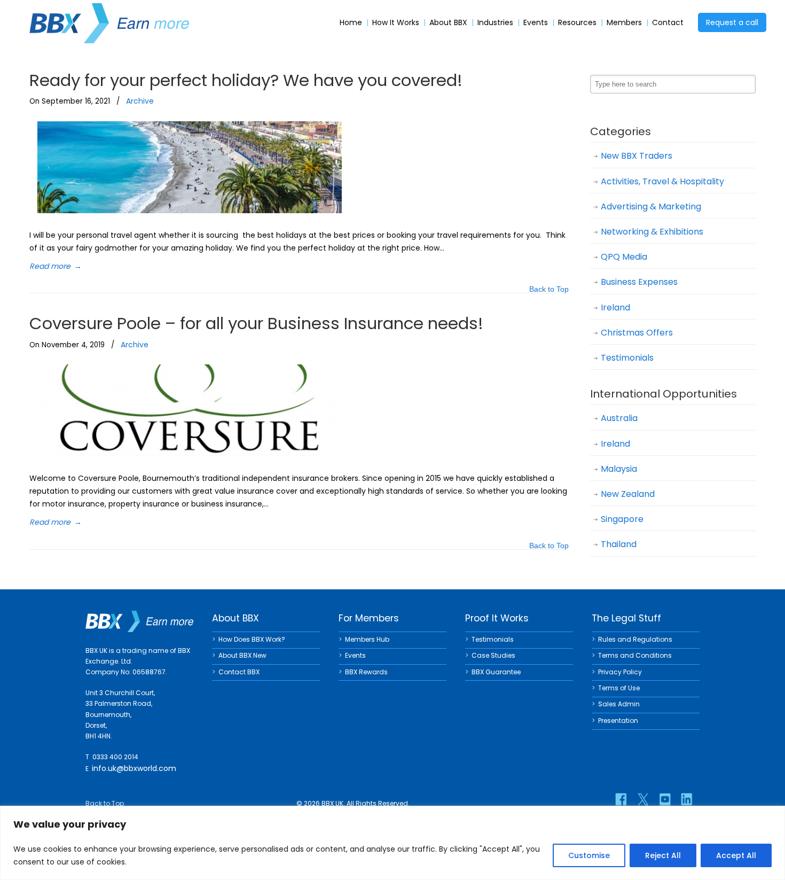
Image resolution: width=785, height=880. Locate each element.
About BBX (448, 22)
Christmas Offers (637, 332)
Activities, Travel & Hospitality (662, 181)
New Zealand (628, 494)
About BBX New (242, 655)
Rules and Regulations (635, 639)
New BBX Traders (636, 156)
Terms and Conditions (635, 655)
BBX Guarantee (496, 671)
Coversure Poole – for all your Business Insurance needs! (256, 323)
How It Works (395, 22)
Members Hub (367, 639)
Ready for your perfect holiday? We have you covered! (245, 80)
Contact (668, 22)
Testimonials (627, 358)
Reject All (663, 855)
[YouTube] (664, 799)
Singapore (622, 519)
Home (351, 22)
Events (535, 22)
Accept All (736, 855)
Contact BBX (239, 671)
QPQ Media (624, 257)
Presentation (618, 720)
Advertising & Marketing (651, 206)
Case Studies (493, 655)
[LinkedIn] (686, 799)
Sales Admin (619, 703)
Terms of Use (619, 687)
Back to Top (549, 289)
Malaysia (619, 469)
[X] (643, 799)
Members (624, 22)
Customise (589, 855)
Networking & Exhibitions (652, 231)
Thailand (619, 544)
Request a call (732, 22)
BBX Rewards (366, 671)
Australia (619, 418)
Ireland (615, 307)
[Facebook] (621, 799)
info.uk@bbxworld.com (134, 768)
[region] (392, 843)
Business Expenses (639, 282)
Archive (140, 101)
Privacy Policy (620, 671)
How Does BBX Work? (251, 639)
